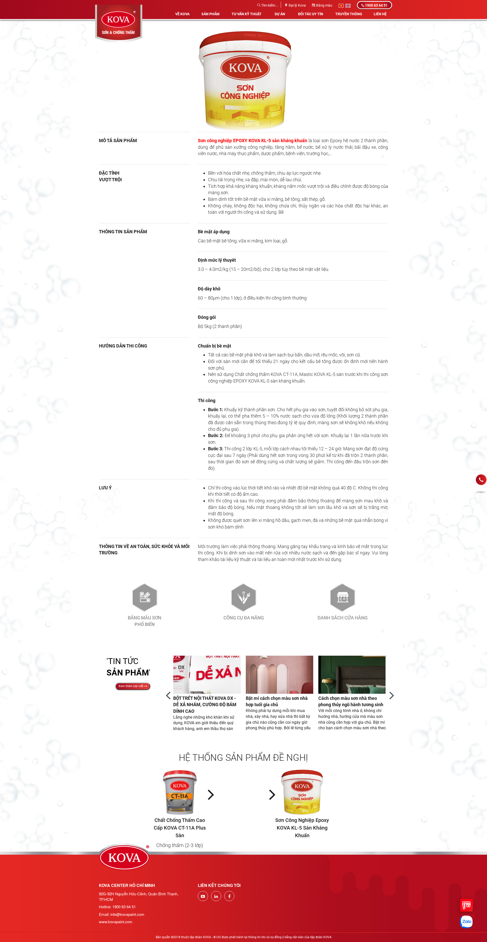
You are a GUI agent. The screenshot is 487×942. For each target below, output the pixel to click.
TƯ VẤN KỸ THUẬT (247, 14)
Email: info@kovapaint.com (121, 914)
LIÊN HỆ (380, 14)
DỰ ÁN (280, 14)
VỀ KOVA (182, 14)
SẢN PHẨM (210, 14)
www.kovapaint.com (115, 921)
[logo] (118, 6)
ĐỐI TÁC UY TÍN (310, 14)
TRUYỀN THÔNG (348, 14)
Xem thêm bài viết (131, 686)
